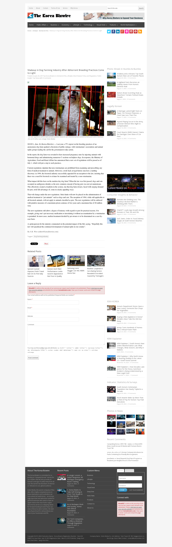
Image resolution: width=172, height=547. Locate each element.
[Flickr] (127, 31)
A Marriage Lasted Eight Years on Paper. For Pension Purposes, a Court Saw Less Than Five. (129, 113)
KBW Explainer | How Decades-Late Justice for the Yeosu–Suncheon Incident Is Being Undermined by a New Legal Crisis (130, 370)
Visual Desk (101, 25)
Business (54, 25)
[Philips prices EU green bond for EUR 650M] (121, 424)
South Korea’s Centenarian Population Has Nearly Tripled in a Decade (130, 389)
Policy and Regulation (89, 76)
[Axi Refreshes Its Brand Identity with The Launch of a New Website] (130, 431)
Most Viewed (77, 76)
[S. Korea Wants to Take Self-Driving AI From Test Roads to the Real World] (121, 417)
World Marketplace (128, 25)
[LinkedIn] (118, 31)
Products (90, 500)
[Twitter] (109, 31)
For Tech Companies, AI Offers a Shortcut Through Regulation (75, 521)
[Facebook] (113, 31)
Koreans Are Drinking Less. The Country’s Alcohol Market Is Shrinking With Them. (129, 201)
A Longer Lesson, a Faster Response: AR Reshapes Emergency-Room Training (75, 478)
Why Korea (74, 8)
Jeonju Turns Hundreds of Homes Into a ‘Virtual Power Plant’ (129, 328)
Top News (36, 78)
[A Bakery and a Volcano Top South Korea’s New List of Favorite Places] (111, 75)
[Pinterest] (135, 31)
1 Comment (134, 375)
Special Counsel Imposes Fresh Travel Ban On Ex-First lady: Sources (35, 272)
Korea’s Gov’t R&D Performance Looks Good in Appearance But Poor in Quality (55, 272)
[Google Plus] (122, 31)
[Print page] (66, 82)
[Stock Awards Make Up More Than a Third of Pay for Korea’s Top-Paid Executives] (111, 399)
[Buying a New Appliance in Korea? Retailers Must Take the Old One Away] (111, 318)
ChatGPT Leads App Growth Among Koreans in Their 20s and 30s (130, 211)
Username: (122, 475)
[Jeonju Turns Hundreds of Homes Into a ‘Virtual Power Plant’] (111, 329)
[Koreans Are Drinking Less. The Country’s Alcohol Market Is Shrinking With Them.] (111, 201)
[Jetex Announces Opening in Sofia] (140, 431)
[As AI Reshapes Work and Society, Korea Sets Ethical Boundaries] (130, 416)
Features (113, 25)
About (38, 8)
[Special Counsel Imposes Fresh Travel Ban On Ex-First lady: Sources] (36, 261)
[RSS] (140, 31)
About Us (90, 508)
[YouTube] (131, 31)
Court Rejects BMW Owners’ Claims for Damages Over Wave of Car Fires (130, 134)
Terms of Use (55, 8)
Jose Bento (110, 458)
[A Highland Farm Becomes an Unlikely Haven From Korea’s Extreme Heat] (111, 83)
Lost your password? (136, 490)
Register (129, 470)
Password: (121, 482)
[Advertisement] (66, 50)
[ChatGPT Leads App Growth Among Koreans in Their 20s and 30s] (111, 212)
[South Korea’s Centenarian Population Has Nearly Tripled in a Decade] (111, 389)
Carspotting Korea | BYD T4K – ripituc (119, 444)
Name (30, 299)
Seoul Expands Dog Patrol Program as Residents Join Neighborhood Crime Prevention (124, 459)
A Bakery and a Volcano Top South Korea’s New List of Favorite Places (130, 75)
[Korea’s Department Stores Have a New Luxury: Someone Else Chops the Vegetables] (111, 307)
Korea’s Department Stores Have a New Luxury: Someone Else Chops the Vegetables (130, 308)
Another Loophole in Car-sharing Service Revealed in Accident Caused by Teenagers (95, 272)
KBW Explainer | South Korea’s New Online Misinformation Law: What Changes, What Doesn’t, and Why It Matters (130, 346)
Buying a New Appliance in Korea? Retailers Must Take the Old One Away (130, 319)
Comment (30, 325)
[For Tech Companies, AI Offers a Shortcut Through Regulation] (140, 417)
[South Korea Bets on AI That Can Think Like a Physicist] (111, 424)
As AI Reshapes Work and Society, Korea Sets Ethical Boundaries (75, 507)
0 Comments (132, 78)
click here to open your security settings (130, 508)
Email (29, 308)
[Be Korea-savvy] (49, 15)
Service (65, 8)
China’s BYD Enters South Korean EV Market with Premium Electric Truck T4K (124, 446)
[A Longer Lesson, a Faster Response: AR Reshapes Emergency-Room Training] (111, 417)
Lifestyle (76, 25)
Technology (88, 25)
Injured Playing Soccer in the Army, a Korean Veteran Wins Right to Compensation (130, 123)
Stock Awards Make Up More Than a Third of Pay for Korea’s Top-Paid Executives (130, 400)
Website (30, 316)
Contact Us (90, 504)
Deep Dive (90, 492)
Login (120, 470)
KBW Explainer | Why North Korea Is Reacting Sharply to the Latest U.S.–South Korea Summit (130, 358)
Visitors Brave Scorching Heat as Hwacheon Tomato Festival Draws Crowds (130, 95)
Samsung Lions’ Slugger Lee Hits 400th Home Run (75, 270)
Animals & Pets (43, 31)
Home (31, 8)
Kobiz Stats (90, 496)
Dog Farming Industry (41, 236)
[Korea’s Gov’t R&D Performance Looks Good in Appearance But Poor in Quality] (56, 261)
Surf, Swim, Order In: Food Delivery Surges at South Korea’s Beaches (130, 219)
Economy (65, 25)
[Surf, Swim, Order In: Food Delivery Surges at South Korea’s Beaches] (111, 220)
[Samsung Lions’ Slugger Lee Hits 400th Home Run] (76, 260)
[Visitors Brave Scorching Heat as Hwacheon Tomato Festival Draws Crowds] (111, 94)
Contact (45, 8)
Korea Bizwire (50, 76)
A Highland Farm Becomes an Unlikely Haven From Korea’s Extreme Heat (128, 84)
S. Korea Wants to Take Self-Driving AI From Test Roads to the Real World (74, 493)
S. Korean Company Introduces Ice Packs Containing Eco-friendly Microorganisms (125, 453)
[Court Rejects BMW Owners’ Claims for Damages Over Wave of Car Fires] (111, 133)
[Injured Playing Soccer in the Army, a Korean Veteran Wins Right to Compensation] (111, 123)
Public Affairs (41, 25)
